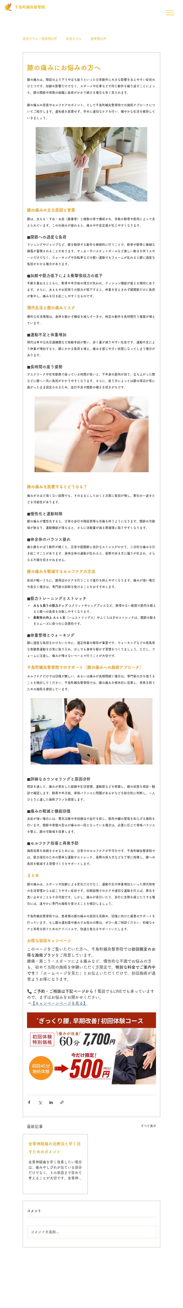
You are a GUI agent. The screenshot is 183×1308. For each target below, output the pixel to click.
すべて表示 (148, 1125)
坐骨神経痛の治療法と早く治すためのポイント (54, 1148)
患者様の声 (98, 38)
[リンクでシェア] (62, 1102)
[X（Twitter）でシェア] (40, 1102)
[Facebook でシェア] (29, 1102)
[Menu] (170, 13)
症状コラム (74, 38)
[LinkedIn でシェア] (51, 1102)
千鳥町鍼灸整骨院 (30, 7)
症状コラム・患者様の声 (40, 38)
